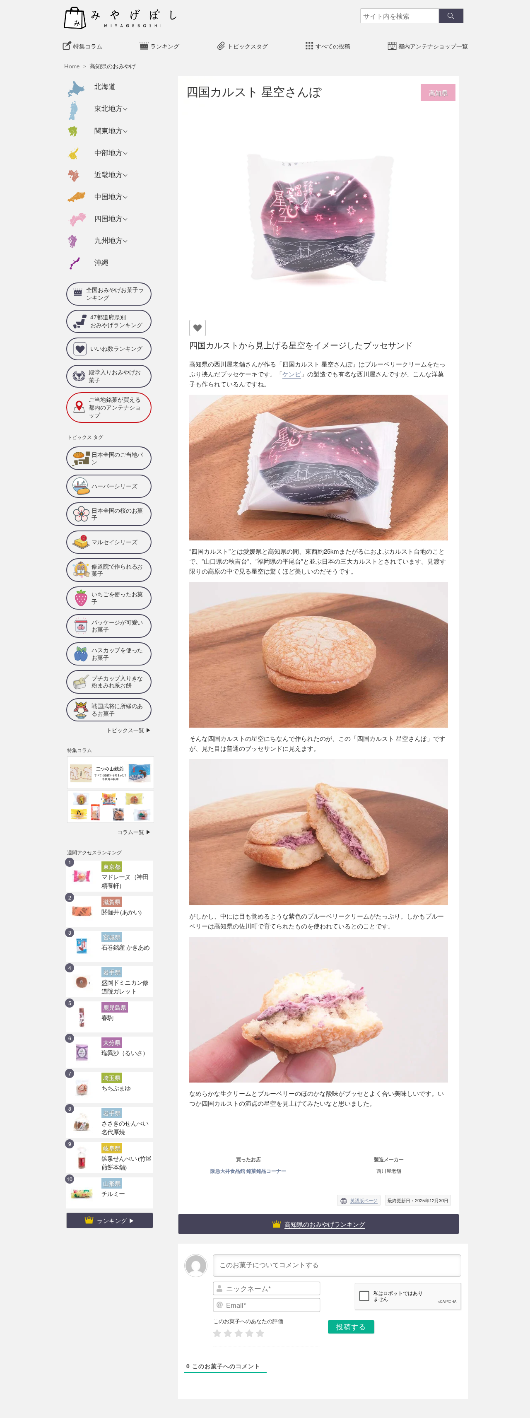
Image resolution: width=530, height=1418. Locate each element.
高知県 (438, 92)
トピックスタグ (247, 46)
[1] (217, 1333)
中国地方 (108, 197)
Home (72, 67)
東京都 (110, 837)
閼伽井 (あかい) (116, 882)
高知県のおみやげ (112, 67)
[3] (238, 1333)
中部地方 (108, 153)
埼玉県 (110, 1048)
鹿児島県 (112, 978)
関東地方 (108, 131)
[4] (249, 1333)
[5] (260, 1333)
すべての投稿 (333, 46)
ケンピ (291, 373)
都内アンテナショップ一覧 (433, 46)
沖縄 (101, 263)
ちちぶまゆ (113, 1058)
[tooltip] (243, 561)
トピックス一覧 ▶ (134, 702)
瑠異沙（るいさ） (119, 1023)
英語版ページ (364, 1200)
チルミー (110, 1164)
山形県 (110, 1154)
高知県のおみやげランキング (324, 1224)
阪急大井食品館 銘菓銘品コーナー (248, 1170)
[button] (243, 561)
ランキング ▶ (116, 1192)
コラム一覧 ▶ (138, 803)
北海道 (105, 87)
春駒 (106, 988)
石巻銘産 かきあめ (120, 917)
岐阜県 (110, 1119)
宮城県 (110, 907)
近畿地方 (108, 175)
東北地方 (108, 109)
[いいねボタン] (197, 328)
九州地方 (108, 241)
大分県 (110, 1013)
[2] (227, 1333)
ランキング (164, 46)
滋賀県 (110, 872)
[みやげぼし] (120, 17)
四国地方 (108, 219)
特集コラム (87, 46)
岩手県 (110, 943)
